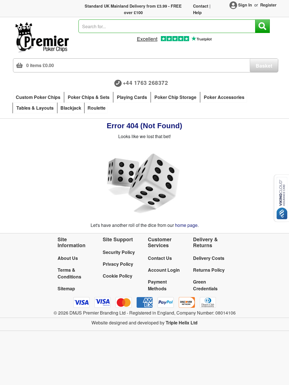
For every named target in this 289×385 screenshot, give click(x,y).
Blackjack (70, 108)
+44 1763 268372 (145, 83)
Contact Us (160, 258)
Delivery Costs (208, 258)
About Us (68, 258)
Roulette (96, 108)
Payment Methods (157, 285)
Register (268, 5)
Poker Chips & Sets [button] (89, 97)
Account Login (164, 270)
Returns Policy (209, 270)
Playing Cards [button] (132, 97)
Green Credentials (205, 285)
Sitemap (66, 288)
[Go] (262, 26)
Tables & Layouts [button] (35, 108)
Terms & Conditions (69, 273)
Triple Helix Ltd (182, 322)
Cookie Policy (117, 276)
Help (197, 12)
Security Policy (119, 252)
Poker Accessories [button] (224, 97)
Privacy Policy (118, 264)
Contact (200, 6)
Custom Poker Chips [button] (38, 97)
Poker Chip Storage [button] (175, 97)
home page (186, 225)
